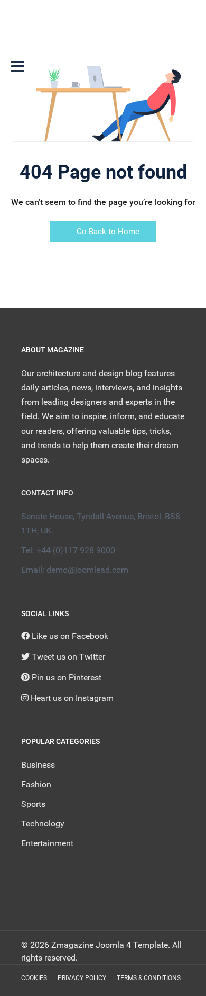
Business (38, 765)
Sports (33, 804)
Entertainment (47, 843)
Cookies (34, 978)
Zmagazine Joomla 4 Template (109, 945)
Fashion (36, 784)
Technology (42, 824)
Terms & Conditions (149, 978)
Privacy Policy (82, 978)
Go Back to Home (106, 231)
